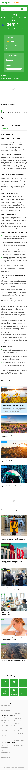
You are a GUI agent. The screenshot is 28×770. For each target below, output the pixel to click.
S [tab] (8, 112)
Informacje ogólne (5, 128)
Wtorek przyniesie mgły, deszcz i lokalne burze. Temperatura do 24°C (12, 435)
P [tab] (3, 112)
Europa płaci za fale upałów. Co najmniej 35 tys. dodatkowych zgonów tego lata (12, 638)
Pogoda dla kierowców (6, 708)
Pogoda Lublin (4, 737)
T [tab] (12, 112)
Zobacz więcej (4, 383)
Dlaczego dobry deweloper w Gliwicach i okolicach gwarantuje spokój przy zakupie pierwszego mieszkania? (13, 563)
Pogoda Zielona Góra (18, 733)
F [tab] (10, 111)
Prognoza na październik (19, 743)
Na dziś (3, 78)
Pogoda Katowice (4, 727)
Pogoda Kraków (4, 732)
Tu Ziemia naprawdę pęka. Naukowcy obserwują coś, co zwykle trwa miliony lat (13, 661)
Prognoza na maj (4, 755)
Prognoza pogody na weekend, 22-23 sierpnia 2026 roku (13, 486)
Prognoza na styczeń (5, 745)
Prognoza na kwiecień (5, 752)
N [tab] (26, 111)
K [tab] (19, 111)
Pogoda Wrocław (18, 730)
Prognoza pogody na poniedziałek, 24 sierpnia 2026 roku (13, 460)
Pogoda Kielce (4, 730)
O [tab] (1, 112)
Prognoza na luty (4, 747)
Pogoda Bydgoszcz (5, 720)
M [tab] (24, 111)
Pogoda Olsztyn (17, 713)
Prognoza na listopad (18, 745)
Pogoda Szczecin (17, 723)
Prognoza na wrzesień (19, 740)
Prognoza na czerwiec (5, 757)
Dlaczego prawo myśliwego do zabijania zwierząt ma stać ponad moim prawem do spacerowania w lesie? (13, 538)
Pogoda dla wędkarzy (5, 710)
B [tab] (3, 111)
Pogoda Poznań (17, 718)
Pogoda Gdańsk (4, 722)
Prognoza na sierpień (5, 762)
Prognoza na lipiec (5, 760)
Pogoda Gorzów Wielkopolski (7, 725)
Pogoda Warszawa (18, 728)
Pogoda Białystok (4, 717)
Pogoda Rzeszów (17, 720)
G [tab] (12, 111)
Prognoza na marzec (5, 750)
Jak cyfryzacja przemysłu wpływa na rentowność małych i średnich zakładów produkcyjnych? (13, 588)
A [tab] (1, 111)
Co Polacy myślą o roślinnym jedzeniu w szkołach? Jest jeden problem (13, 613)
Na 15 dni (16, 78)
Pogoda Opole (17, 715)
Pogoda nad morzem (5, 705)
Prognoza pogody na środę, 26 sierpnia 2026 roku (13, 405)
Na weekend (9, 78)
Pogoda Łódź (3, 735)
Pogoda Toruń (17, 725)
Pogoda (16, 2)
